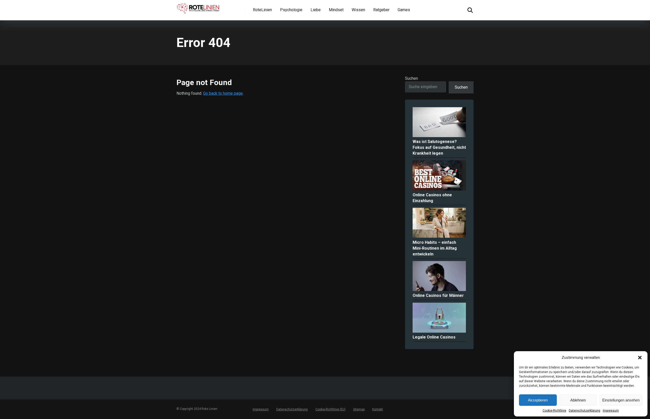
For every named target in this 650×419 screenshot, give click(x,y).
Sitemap (359, 409)
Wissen (358, 9)
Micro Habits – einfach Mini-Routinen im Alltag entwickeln (435, 248)
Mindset (336, 9)
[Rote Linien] (198, 7)
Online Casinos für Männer (438, 295)
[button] (639, 357)
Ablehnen (578, 400)
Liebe (316, 9)
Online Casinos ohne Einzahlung (432, 197)
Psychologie (291, 9)
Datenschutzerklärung (584, 410)
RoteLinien (262, 9)
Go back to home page (223, 93)
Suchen (411, 78)
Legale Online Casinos (434, 337)
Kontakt (377, 409)
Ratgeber (381, 9)
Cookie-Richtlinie (554, 410)
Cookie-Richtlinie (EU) (330, 409)
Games (404, 9)
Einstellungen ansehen (621, 400)
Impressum (611, 410)
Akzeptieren (538, 400)
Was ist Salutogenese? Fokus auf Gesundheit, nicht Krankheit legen (439, 147)
